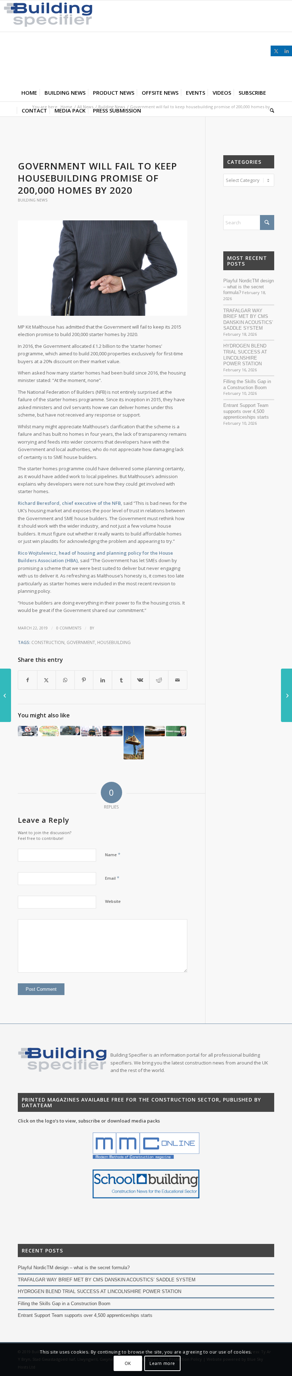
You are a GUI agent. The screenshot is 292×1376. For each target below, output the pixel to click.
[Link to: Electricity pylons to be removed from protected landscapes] (112, 731)
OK (128, 1363)
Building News (32, 200)
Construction (47, 642)
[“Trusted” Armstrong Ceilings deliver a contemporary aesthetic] (286, 695)
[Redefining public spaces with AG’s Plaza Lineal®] (5, 695)
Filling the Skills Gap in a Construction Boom (247, 384)
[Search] (270, 110)
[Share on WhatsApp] (65, 680)
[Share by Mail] (177, 680)
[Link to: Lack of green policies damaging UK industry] (176, 731)
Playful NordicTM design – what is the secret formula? (248, 286)
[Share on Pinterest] (84, 680)
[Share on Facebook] (27, 680)
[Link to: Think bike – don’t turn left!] (28, 731)
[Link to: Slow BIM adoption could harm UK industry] (49, 731)
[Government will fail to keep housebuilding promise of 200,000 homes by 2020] (102, 268)
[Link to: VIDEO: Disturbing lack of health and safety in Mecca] (91, 731)
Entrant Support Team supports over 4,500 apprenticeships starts (246, 411)
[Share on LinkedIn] (102, 680)
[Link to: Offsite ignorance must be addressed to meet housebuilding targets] (134, 742)
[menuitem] (29, 92)
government (81, 642)
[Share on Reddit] (159, 680)
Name (112, 854)
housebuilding (114, 642)
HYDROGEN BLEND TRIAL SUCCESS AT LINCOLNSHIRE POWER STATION (245, 354)
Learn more (162, 1363)
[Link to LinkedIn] (286, 51)
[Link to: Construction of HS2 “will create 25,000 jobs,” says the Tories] (155, 731)
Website (113, 901)
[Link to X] (276, 51)
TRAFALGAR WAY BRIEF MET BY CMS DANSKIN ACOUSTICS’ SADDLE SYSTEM (248, 319)
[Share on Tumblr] (121, 680)
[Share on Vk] (140, 680)
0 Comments (68, 628)
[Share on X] (46, 680)
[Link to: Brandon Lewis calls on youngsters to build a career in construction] (70, 730)
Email (112, 878)
